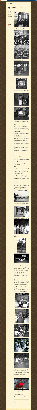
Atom (20, 403)
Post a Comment (16, 402)
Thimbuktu (14, 7)
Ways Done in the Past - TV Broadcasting (19, 398)
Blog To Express (11, 3)
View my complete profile (13, 8)
